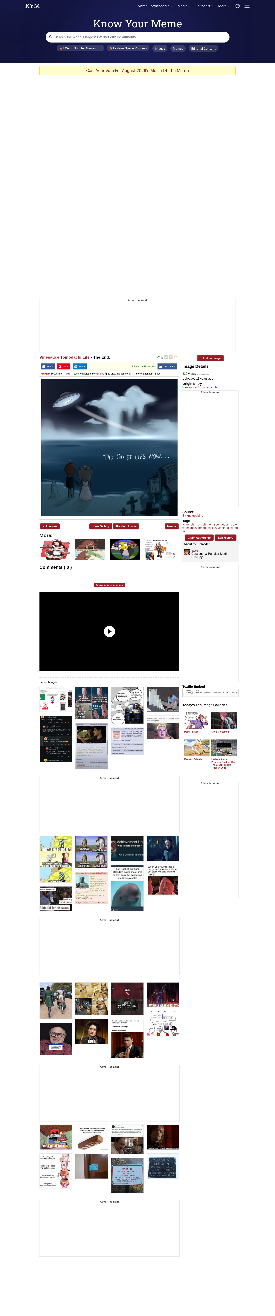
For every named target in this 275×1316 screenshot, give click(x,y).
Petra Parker (191, 731)
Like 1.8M (168, 366)
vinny (185, 524)
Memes (178, 48)
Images (160, 48)
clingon (208, 524)
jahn (228, 524)
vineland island (228, 527)
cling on (196, 524)
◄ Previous (49, 526)
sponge (219, 524)
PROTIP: (46, 373)
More (222, 6)
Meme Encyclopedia (153, 6)
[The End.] (109, 447)
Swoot (195, 550)
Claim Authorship (199, 537)
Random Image (126, 526)
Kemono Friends (193, 759)
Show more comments (109, 584)
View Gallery (101, 526)
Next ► (172, 526)
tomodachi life (207, 527)
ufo (235, 524)
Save (65, 366)
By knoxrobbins (192, 515)
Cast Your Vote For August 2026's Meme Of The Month (137, 70)
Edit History (225, 537)
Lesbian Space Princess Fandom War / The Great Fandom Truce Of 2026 (223, 763)
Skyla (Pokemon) (220, 731)
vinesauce (189, 527)
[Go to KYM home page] (32, 7)
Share (49, 366)
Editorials (203, 6)
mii (184, 531)
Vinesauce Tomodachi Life (64, 357)
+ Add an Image (210, 358)
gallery (99, 373)
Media (182, 6)
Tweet (81, 366)
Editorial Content (203, 48)
